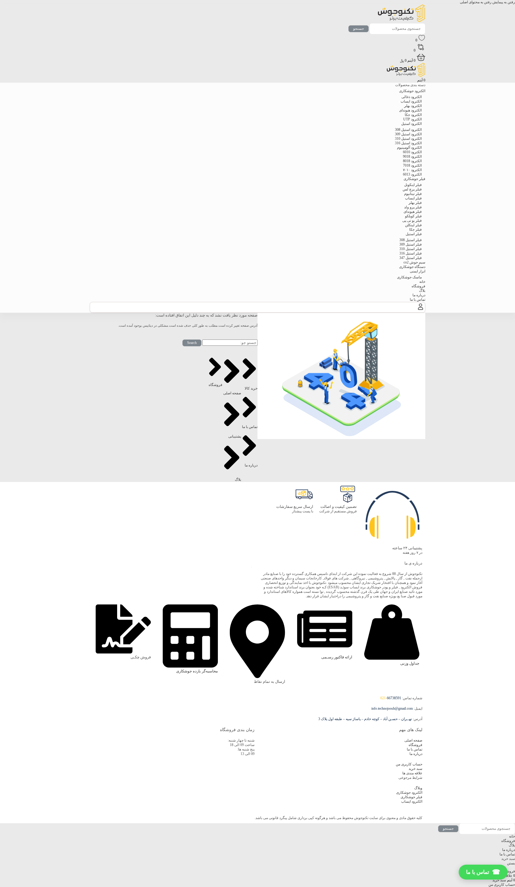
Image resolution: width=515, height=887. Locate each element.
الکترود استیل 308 (408, 130)
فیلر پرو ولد (413, 207)
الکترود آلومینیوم (409, 147)
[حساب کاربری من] (420, 310)
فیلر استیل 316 (410, 253)
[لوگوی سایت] (401, 21)
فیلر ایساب (413, 198)
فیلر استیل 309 (410, 244)
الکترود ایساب (411, 101)
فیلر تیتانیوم (413, 194)
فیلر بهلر (415, 203)
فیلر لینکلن (413, 225)
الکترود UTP (412, 119)
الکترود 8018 (412, 161)
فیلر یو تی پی (412, 220)
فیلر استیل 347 (410, 258)
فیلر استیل (414, 234)
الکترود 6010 (412, 152)
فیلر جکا (415, 229)
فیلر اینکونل (413, 185)
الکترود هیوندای (410, 110)
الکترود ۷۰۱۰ (412, 170)
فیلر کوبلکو (413, 216)
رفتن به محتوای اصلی (475, 2)
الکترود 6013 (412, 174)
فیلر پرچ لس (412, 189)
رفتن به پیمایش (503, 2)
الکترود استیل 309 (408, 134)
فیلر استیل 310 (410, 249)
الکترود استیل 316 (408, 143)
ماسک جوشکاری (409, 277)
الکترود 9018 (412, 156)
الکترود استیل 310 (408, 139)
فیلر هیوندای (413, 212)
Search (192, 343)
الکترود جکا (413, 115)
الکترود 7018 (412, 165)
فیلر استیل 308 (410, 240)
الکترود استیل (411, 124)
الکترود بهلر (413, 106)
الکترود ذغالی (411, 97)
